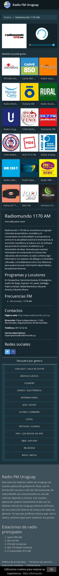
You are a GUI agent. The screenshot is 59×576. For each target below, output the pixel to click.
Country (29, 383)
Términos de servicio (40, 561)
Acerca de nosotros (12, 565)
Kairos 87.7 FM (12, 205)
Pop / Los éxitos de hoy (29, 433)
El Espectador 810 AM (19, 550)
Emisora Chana (49, 205)
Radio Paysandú (31, 180)
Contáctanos (33, 565)
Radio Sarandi (48, 78)
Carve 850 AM (29, 78)
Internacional (29, 397)
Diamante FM (48, 129)
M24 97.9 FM (29, 154)
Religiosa (29, 448)
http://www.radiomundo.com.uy (34, 315)
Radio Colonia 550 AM (16, 180)
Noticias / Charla (29, 426)
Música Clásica (29, 376)
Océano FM (28, 103)
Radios (7, 17)
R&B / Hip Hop (29, 440)
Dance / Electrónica (29, 390)
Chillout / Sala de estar (29, 368)
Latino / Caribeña (29, 412)
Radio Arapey (48, 154)
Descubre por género (29, 360)
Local (29, 419)
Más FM (26, 205)
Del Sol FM (13, 540)
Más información (32, 573)
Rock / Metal (29, 455)
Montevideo (16, 301)
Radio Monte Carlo (14, 103)
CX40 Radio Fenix (31, 129)
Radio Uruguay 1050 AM (17, 129)
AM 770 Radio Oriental (19, 547)
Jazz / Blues (29, 404)
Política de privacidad (14, 561)
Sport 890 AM (14, 537)
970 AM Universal (13, 78)
